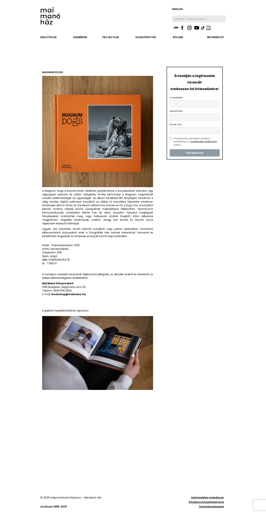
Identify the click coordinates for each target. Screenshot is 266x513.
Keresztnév (176, 111)
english (177, 9)
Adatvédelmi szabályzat (207, 497)
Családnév (176, 97)
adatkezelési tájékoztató (203, 141)
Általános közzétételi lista (206, 502)
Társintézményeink (211, 506)
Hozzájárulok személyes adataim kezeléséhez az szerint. (195, 141)
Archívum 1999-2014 (53, 506)
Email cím (175, 124)
